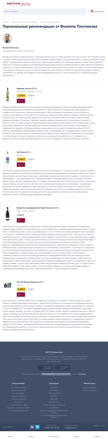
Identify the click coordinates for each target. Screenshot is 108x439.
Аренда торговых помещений (54, 405)
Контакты (54, 396)
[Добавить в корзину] (21, 101)
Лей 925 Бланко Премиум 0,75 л (30, 282)
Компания (54, 383)
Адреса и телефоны (18, 390)
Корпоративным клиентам (18, 411)
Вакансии (53, 399)
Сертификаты (54, 408)
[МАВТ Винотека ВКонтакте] (32, 427)
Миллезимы (18, 402)
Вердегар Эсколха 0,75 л (27, 88)
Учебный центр (54, 402)
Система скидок (18, 393)
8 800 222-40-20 (51, 428)
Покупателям (18, 383)
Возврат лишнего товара (18, 405)
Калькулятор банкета (18, 396)
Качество (54, 387)
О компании (54, 390)
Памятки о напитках (89, 390)
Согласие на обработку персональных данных (54, 412)
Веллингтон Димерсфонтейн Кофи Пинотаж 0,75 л (38, 208)
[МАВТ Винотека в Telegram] (37, 427)
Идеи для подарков (18, 399)
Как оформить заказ (18, 387)
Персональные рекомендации (18, 408)
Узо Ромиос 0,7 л (23, 152)
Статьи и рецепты (89, 387)
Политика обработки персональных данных (54, 416)
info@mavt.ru (71, 428)
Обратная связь (54, 393)
